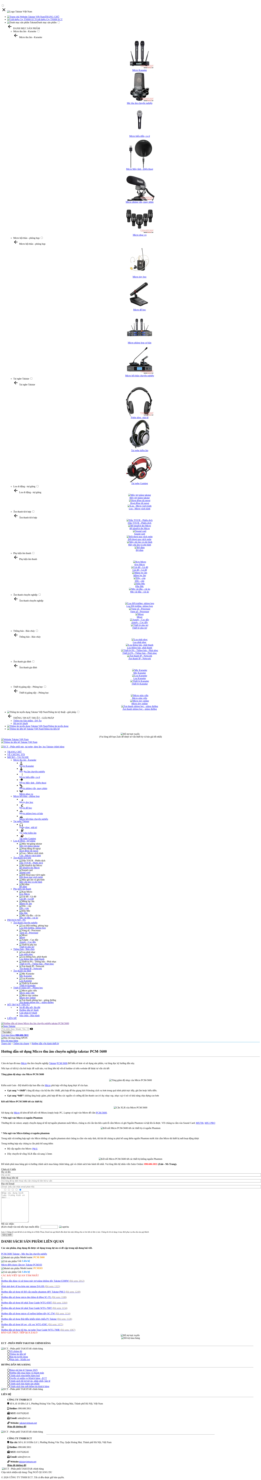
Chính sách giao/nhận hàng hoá (25, 1375)
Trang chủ (6, 1043)
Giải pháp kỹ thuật (28, 1013)
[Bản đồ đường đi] (16, 1426)
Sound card (24, 872)
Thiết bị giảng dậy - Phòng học (28, 687)
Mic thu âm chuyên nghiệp (32, 771)
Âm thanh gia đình (22, 661)
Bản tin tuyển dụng (19, 1356)
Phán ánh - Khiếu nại (20, 1359)
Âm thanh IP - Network (30, 968)
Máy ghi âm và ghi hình (30, 882)
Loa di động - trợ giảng (24, 486)
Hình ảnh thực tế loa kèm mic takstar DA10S (30, 1286)
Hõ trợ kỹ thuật (20, 723)
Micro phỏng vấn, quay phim (33, 788)
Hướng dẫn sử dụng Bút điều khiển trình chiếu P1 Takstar (36, 1319)
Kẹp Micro (24, 894)
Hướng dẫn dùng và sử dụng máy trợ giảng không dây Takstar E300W (42, 1281)
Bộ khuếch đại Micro (29, 867)
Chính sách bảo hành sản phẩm (24, 1383)
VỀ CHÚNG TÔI (16, 754)
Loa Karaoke (25, 980)
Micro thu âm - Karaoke (24, 31)
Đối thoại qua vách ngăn (31, 877)
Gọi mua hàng (15, 1035)
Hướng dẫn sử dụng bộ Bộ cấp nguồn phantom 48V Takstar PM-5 (41, 1291)
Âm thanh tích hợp (22, 511)
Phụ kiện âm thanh (22, 553)
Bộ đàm (23, 886)
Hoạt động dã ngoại (28, 850)
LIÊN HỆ (12, 1018)
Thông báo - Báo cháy (24, 631)
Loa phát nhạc (26, 954)
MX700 (199, 1123)
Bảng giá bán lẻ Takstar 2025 (24, 1370)
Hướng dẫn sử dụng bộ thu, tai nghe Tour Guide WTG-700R (38, 1330)
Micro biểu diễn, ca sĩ (29, 777)
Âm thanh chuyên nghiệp (25, 594)
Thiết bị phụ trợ (26, 947)
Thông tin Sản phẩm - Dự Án (27, 720)
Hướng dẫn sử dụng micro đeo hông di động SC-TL (34, 1297)
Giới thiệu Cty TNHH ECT (49, 19)
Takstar (52, 1063)
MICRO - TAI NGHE (18, 757)
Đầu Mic (23, 913)
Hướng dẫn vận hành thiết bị (45, 1043)
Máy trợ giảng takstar (29, 846)
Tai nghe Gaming (27, 838)
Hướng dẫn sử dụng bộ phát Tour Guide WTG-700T (34, 1308)
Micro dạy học (26, 802)
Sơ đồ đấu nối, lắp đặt (29, 1007)
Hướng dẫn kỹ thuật (29, 1010)
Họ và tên (6, 1172)
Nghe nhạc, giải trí (28, 827)
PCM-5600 (62, 1063)
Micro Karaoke (26, 766)
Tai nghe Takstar (21, 378)
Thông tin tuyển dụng (58, 726)
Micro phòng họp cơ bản (31, 813)
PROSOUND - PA (16, 920)
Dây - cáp (24, 908)
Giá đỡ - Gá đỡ (26, 899)
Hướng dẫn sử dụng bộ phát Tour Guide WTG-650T (34, 1302)
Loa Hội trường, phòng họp (32, 928)
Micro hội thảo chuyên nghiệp (33, 819)
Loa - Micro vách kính (30, 855)
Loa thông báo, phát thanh (31, 959)
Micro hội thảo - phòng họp (26, 238)
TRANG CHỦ (52, 16)
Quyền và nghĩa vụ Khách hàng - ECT (28, 1378)
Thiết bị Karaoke (27, 985)
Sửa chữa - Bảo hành (29, 1015)
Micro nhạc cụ (26, 794)
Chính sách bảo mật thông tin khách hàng (29, 1386)
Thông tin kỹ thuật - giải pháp (62, 712)
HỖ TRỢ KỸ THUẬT (18, 1004)
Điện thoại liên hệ (9, 1178)
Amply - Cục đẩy (27, 942)
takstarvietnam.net (28, 1423)
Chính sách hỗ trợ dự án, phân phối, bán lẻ (30, 1381)
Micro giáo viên (26, 993)
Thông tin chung (21, 1043)
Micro (24, 1063)
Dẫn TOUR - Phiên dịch (31, 863)
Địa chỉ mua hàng (9, 1040)
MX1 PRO (210, 1123)
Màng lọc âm (25, 903)
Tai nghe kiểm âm (27, 833)
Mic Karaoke (25, 976)
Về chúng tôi (16, 1351)
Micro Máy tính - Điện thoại (32, 782)
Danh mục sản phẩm (46, 22)
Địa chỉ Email (7, 1183)
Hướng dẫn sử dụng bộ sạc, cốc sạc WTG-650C (32, 1324)
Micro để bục (25, 808)
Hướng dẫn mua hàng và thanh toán (27, 1372)
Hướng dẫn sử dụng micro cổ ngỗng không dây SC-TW (35, 1313)
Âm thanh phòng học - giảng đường (36, 1002)
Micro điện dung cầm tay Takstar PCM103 (21, 1264)
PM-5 (34, 1149)
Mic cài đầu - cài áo (28, 917)
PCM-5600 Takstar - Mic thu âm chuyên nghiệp (24, 1254)
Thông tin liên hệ (51, 729)
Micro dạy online (27, 997)
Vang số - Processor (28, 932)
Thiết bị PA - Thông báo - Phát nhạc (36, 964)
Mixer (22, 937)
